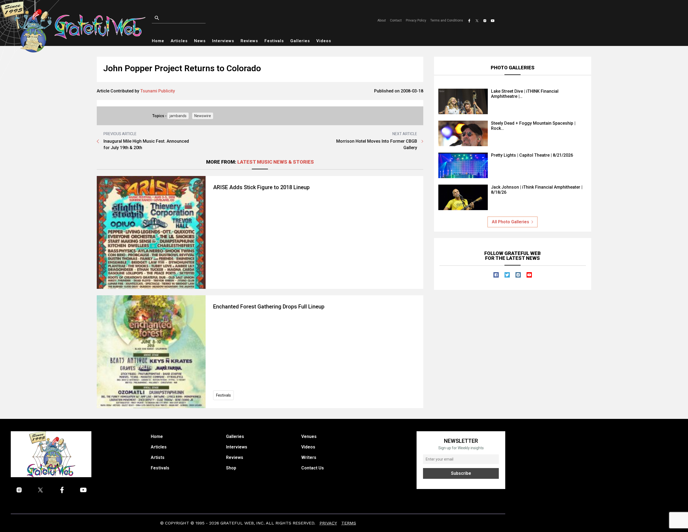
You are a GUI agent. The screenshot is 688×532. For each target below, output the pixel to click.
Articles (179, 40)
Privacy (328, 523)
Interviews (223, 40)
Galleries (300, 40)
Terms (348, 523)
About (381, 20)
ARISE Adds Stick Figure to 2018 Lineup (261, 187)
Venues (309, 436)
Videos (323, 40)
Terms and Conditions (446, 20)
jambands (178, 116)
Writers (308, 457)
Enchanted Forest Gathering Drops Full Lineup (268, 306)
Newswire (202, 116)
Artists (157, 457)
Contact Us (312, 467)
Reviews (249, 40)
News (200, 40)
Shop (231, 467)
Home (158, 40)
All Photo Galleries (510, 221)
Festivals (274, 40)
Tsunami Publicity (157, 91)
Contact (396, 20)
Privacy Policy (416, 20)
